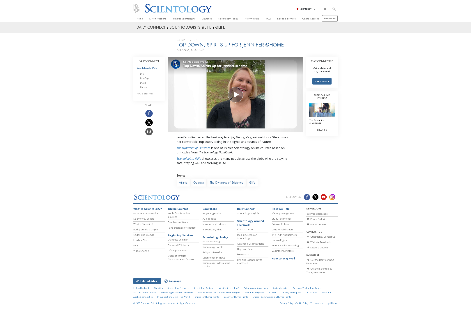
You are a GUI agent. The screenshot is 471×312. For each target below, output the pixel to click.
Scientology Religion (204, 288)
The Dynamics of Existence (193, 148)
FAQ (268, 18)
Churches (207, 18)
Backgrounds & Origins (146, 229)
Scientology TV (307, 8)
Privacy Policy (286, 303)
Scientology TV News (214, 257)
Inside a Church (141, 240)
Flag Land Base (245, 249)
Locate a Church (319, 247)
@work (143, 83)
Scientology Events (213, 247)
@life (252, 182)
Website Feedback (320, 242)
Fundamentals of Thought (182, 227)
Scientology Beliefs (143, 218)
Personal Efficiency (178, 245)
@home (143, 87)
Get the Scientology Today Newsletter (319, 270)
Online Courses (310, 18)
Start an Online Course (144, 292)
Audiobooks (209, 218)
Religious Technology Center (307, 288)
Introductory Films (212, 229)
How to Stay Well (145, 93)
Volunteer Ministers (283, 250)
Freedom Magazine (254, 292)
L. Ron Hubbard (157, 18)
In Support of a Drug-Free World (173, 296)
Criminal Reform (280, 224)
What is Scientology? (184, 18)
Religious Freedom (213, 252)
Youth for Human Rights (236, 296)
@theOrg (144, 78)
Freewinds (243, 254)
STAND (272, 292)
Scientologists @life (147, 68)
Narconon (326, 292)
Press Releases (319, 213)
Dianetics (158, 288)
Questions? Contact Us (322, 236)
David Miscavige (280, 288)
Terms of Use (317, 303)
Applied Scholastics (143, 296)
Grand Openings (212, 241)
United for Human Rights (206, 296)
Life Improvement (177, 250)
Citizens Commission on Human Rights (272, 296)
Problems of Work (178, 222)
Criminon (312, 292)
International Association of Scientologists (219, 292)
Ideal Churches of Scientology (247, 236)
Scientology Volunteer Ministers (177, 292)
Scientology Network (178, 288)
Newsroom (330, 18)
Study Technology (281, 218)
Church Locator (245, 229)
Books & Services (286, 18)
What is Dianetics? (143, 224)
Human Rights (279, 240)
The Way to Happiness (291, 292)
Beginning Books (212, 213)
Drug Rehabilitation (282, 229)
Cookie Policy (302, 303)
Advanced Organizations (250, 243)
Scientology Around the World (250, 223)
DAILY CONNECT (149, 61)
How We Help (252, 18)
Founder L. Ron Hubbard (146, 213)
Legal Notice (331, 303)
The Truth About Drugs (284, 234)
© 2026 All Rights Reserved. (164, 303)
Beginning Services (180, 235)
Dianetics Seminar (178, 239)
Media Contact (318, 224)
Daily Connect (246, 209)
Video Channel (141, 250)
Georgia (198, 182)
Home (140, 18)
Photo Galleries (318, 219)
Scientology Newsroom (256, 288)
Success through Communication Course (181, 257)
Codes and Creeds (143, 234)
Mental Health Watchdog (285, 245)
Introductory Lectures (214, 224)
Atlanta (183, 182)
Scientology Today (228, 18)
